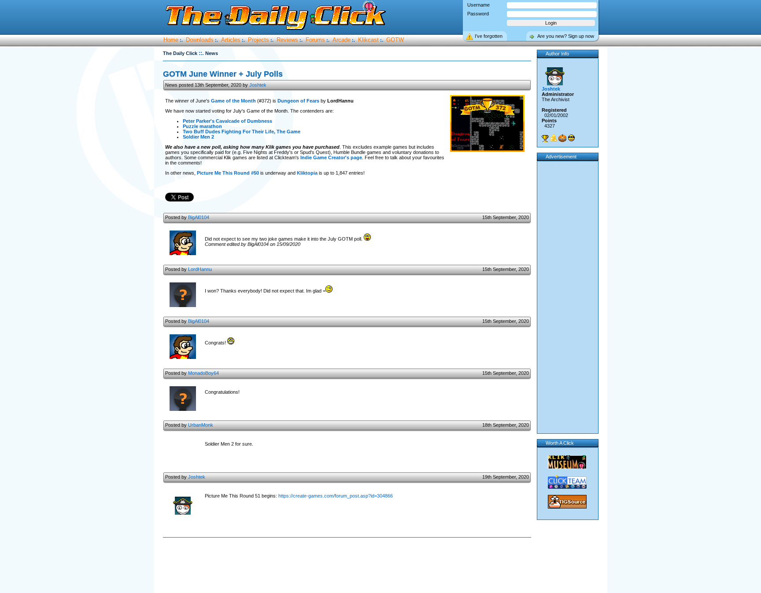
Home (170, 40)
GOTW (395, 40)
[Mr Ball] (562, 138)
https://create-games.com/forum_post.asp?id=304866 (335, 495)
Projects (258, 40)
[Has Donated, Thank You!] (553, 138)
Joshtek (257, 85)
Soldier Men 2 (198, 136)
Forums (315, 40)
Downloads (200, 40)
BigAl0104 (198, 217)
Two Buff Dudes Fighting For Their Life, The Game (241, 131)
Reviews (287, 40)
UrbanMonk (200, 425)
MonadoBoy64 (203, 373)
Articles (230, 40)
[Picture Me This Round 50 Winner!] (571, 138)
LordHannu (200, 269)
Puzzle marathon (202, 126)
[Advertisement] (348, 566)
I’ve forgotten (488, 36)
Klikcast (368, 40)
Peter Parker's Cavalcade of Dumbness (227, 121)
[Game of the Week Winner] (545, 138)
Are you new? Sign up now (565, 36)
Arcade (341, 40)
